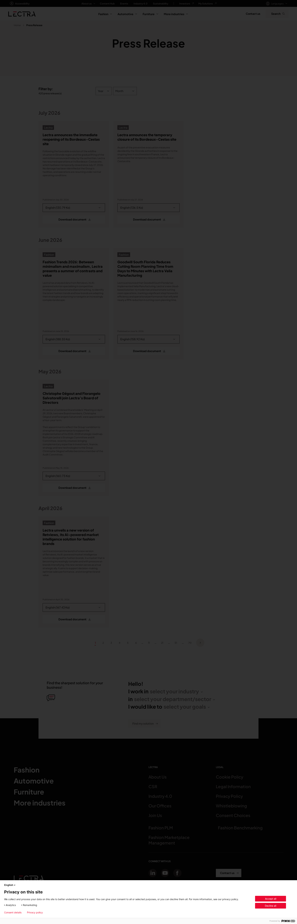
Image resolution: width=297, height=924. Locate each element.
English (8, 884)
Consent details (12, 912)
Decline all (270, 905)
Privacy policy (35, 912)
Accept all (270, 898)
